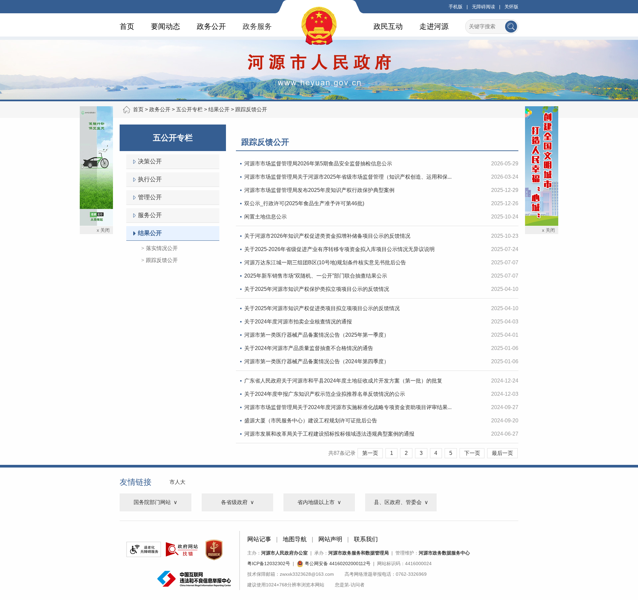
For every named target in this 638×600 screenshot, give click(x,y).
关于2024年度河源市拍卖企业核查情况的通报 (298, 321)
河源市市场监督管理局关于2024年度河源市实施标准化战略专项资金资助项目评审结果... (348, 407)
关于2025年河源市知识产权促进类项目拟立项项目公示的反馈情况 (322, 308)
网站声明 (330, 539)
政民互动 (388, 26)
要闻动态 (165, 26)
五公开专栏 (189, 109)
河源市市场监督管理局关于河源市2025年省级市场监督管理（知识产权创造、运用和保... (348, 177)
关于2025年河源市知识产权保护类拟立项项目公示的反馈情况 (316, 289)
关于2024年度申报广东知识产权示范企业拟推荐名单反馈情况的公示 (324, 394)
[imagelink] (143, 549)
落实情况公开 (162, 248)
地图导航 (295, 539)
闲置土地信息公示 (265, 216)
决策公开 (150, 161)
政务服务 (257, 26)
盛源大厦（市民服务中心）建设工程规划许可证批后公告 (310, 420)
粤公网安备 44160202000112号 (337, 563)
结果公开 (219, 109)
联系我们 (366, 539)
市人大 (177, 482)
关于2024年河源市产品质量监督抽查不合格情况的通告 (308, 348)
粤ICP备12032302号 (268, 563)
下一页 (472, 453)
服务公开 (150, 215)
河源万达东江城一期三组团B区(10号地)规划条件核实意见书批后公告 (325, 262)
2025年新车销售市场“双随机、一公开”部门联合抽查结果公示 (315, 276)
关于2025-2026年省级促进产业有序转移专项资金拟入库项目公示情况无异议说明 (339, 249)
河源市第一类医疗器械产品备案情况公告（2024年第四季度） (316, 361)
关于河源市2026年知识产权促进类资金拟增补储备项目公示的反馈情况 (327, 236)
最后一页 (502, 453)
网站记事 (259, 539)
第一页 (370, 453)
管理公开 (150, 197)
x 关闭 (103, 230)
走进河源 (434, 26)
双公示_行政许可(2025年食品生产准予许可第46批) (304, 203)
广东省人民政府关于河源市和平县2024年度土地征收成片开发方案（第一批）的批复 (343, 381)
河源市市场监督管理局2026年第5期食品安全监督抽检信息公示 (318, 163)
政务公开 (211, 26)
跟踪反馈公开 (251, 109)
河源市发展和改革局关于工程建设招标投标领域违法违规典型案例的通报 (329, 434)
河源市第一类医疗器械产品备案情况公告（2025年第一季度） (316, 335)
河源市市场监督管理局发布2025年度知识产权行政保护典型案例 (319, 190)
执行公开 (150, 179)
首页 (127, 26)
